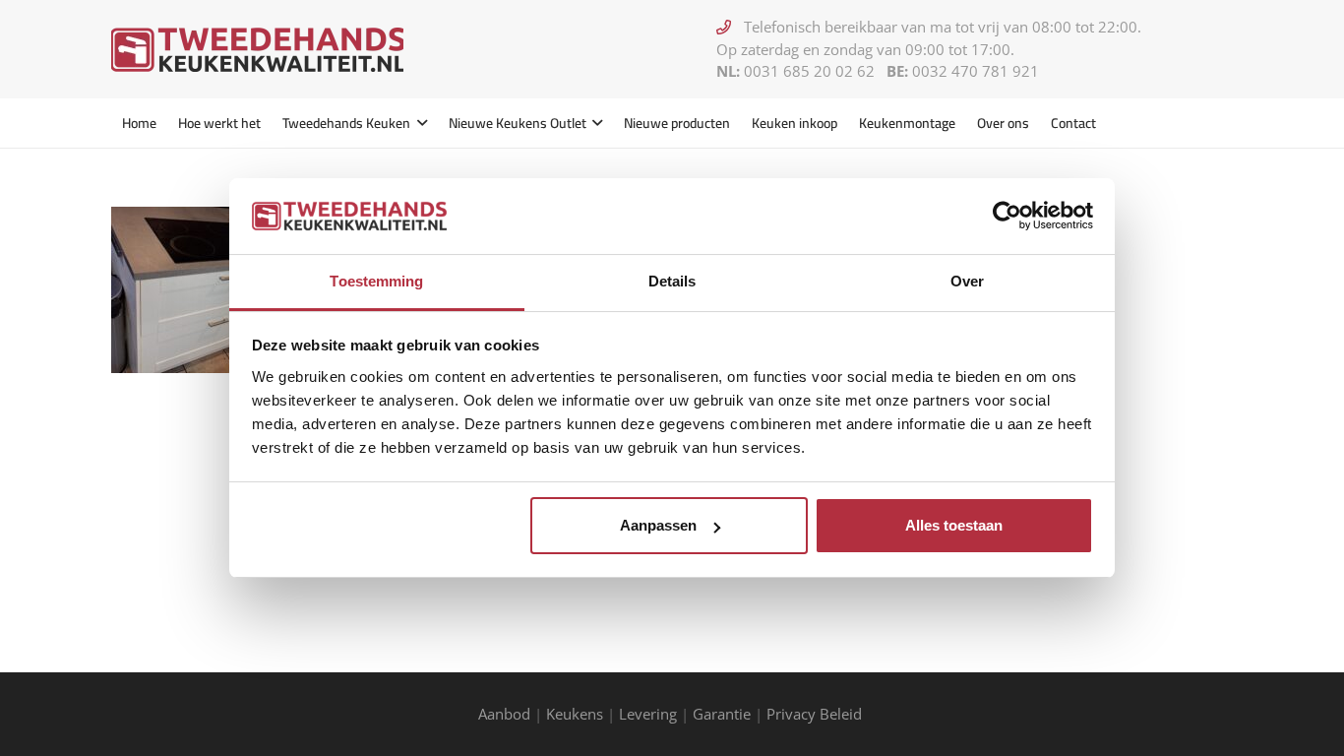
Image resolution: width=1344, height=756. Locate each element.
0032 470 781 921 (975, 71)
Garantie (722, 714)
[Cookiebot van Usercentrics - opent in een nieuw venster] (1007, 215)
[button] (418, 123)
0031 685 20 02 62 (809, 71)
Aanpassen (658, 525)
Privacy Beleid (816, 714)
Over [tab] (967, 281)
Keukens (574, 714)
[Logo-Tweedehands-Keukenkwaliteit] (257, 50)
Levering (648, 714)
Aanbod (504, 714)
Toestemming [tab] (376, 281)
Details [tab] (672, 281)
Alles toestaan (954, 525)
